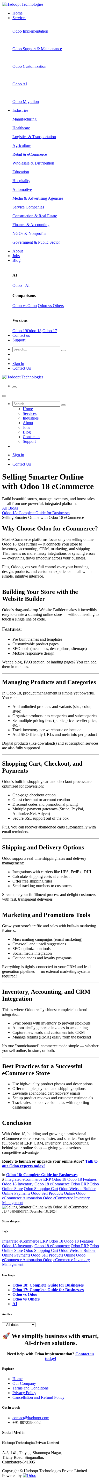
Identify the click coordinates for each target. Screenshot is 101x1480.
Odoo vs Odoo (24, 305)
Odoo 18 (34, 330)
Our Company (24, 1383)
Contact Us (21, 368)
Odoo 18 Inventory (17, 1184)
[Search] (63, 350)
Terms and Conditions (30, 1388)
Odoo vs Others (51, 305)
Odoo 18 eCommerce (52, 1184)
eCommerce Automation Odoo (27, 1198)
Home (17, 1379)
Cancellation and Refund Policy (38, 1397)
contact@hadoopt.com (30, 1418)
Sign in (18, 363)
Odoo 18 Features (82, 1179)
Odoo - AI (21, 285)
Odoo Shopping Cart (41, 1188)
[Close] (4, 396)
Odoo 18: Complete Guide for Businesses (36, 513)
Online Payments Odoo (21, 1193)
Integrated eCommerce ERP (28, 1179)
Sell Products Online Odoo (63, 1193)
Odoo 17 (49, 330)
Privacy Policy (24, 1393)
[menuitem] (17, 13)
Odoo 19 (19, 330)
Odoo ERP (80, 1184)
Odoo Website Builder (77, 1188)
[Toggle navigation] (14, 387)
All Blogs (10, 508)
